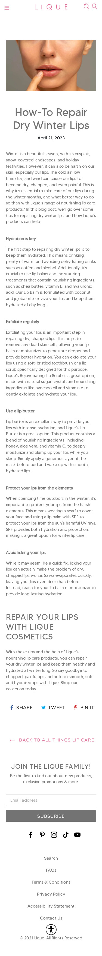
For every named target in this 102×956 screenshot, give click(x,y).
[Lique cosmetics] (51, 7)
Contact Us (51, 918)
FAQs (51, 870)
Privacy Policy (51, 894)
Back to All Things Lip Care (56, 740)
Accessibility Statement (51, 906)
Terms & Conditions (51, 882)
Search (51, 858)
